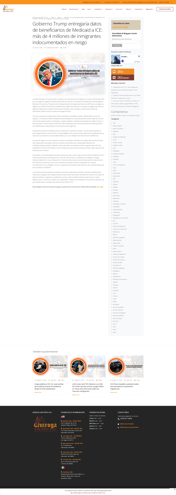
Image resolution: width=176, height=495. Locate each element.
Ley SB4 (115, 223)
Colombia (116, 156)
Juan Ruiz (53, 380)
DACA (114, 170)
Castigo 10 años (117, 145)
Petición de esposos (119, 260)
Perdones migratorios (119, 254)
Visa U (115, 329)
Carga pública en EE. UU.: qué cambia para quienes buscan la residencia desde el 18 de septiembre (124, 90)
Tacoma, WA (67, 459)
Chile (114, 148)
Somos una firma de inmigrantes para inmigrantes (140, 2)
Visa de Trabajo (117, 318)
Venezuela (116, 304)
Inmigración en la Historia (120, 218)
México (115, 234)
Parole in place (117, 251)
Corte (114, 162)
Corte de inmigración (119, 165)
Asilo (114, 134)
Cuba (114, 168)
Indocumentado (117, 209)
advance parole (117, 126)
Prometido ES (117, 265)
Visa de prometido (118, 315)
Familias (115, 187)
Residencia (108, 9)
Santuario (116, 285)
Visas (88, 9)
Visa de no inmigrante (119, 313)
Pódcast (64, 9)
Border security (117, 142)
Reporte (115, 274)
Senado (115, 288)
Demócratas (116, 173)
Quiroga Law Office (52, 47)
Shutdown (116, 290)
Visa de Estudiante (118, 307)
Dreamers (116, 182)
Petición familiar (117, 262)
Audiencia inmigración (119, 137)
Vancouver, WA (68, 452)
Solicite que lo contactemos (129, 427)
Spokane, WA (67, 421)
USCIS (114, 299)
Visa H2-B (116, 321)
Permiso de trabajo (118, 257)
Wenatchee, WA (68, 443)
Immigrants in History (119, 204)
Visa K (114, 324)
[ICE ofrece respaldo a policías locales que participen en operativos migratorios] (125, 366)
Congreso (116, 159)
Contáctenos (138, 9)
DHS (114, 179)
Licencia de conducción (120, 229)
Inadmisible (116, 207)
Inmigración (116, 215)
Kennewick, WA (68, 428)
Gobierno (115, 193)
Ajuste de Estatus (118, 128)
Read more (37, 392)
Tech (114, 293)
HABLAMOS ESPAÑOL (165, 9)
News (64, 47)
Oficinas (128, 9)
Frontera (115, 190)
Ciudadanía (97, 9)
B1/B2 (115, 140)
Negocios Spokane (118, 246)
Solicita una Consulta (127, 424)
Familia (115, 184)
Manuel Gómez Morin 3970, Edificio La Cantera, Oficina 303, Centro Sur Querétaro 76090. (72, 476)
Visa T (114, 327)
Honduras (116, 201)
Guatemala (116, 198)
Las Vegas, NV (67, 436)
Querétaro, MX (68, 472)
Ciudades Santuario (118, 154)
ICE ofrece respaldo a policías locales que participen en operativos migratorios (124, 386)
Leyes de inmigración (119, 226)
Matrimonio (116, 232)
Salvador (115, 282)
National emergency (119, 237)
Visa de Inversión (118, 310)
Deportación (116, 176)
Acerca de (119, 9)
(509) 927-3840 (164, 2)
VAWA (114, 301)
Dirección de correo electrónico (122, 39)
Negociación (116, 243)
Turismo (115, 296)
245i (114, 123)
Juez (114, 221)
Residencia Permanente (120, 279)
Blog (83, 9)
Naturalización (117, 240)
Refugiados (116, 271)
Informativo (116, 212)
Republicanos (117, 276)
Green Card (116, 195)
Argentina (116, 131)
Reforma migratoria (119, 268)
